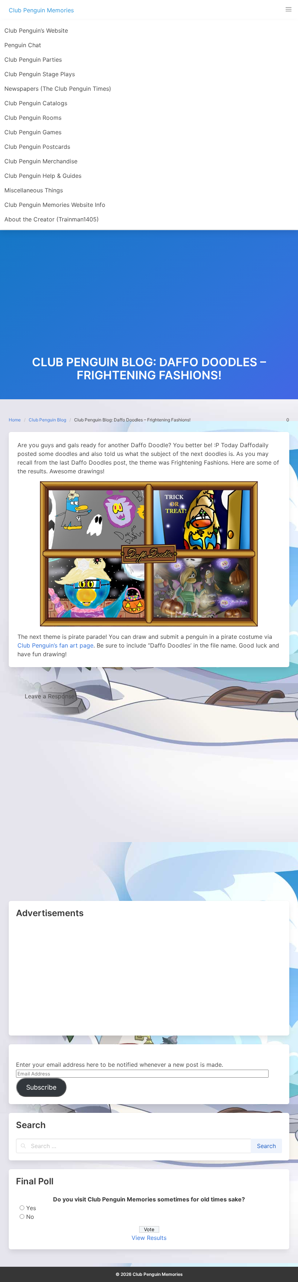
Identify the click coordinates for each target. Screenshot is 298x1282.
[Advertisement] (149, 301)
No (30, 1216)
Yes (31, 1208)
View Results (149, 1237)
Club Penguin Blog (47, 419)
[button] (288, 9)
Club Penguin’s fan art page (55, 645)
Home (15, 419)
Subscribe (41, 1087)
